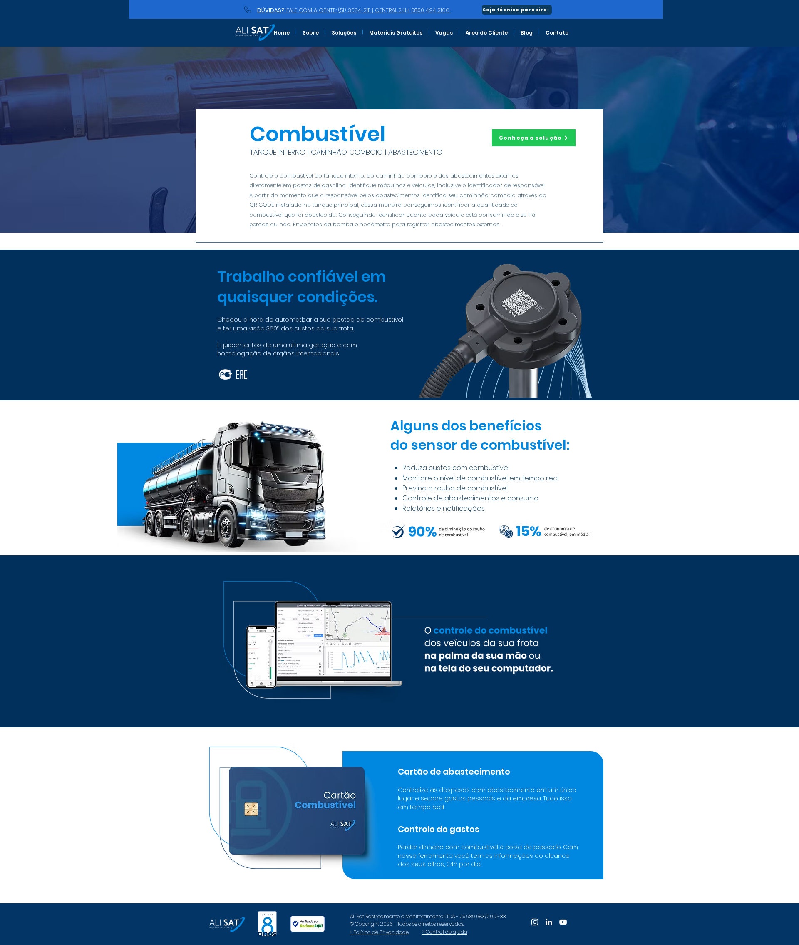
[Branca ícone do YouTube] (563, 922)
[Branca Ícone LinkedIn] (548, 922)
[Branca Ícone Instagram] (534, 922)
